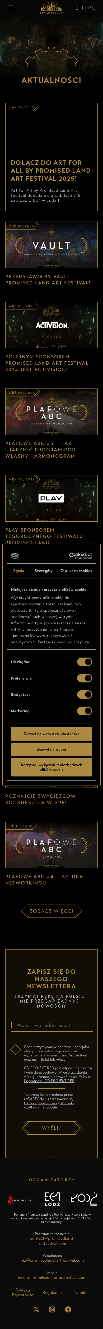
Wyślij (51, 1128)
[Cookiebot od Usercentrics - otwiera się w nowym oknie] (70, 556)
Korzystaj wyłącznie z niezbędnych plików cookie (51, 767)
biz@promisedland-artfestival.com (52, 1260)
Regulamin (52, 1292)
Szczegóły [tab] (44, 570)
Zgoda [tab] (19, 570)
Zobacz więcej (52, 911)
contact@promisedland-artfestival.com (52, 1241)
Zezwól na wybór (52, 749)
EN (80, 8)
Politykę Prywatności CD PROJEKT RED (57, 1078)
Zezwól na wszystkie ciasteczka (51, 733)
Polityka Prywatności (23, 1292)
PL (92, 8)
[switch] (84, 678)
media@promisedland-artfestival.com (52, 1277)
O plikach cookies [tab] (76, 570)
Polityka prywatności (40, 1103)
